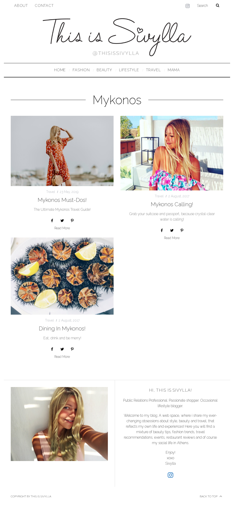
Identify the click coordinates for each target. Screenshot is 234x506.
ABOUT (21, 5)
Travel (50, 192)
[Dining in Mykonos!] (62, 276)
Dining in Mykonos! (62, 328)
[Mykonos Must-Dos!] (62, 151)
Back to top (209, 496)
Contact (44, 5)
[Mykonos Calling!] (171, 153)
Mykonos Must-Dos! (62, 200)
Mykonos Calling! (172, 204)
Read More (62, 228)
